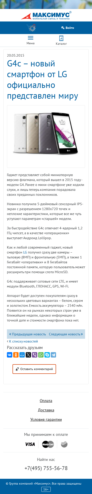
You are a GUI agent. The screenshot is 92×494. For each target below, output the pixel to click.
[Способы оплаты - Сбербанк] (64, 444)
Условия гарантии (46, 419)
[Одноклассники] (16, 355)
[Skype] (47, 355)
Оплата (46, 400)
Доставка (46, 410)
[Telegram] (53, 355)
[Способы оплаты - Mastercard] (48, 444)
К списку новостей (23, 341)
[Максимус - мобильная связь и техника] (46, 15)
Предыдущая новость (28, 334)
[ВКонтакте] (9, 355)
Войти (70, 28)
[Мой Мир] (22, 355)
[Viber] (34, 355)
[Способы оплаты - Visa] (30, 444)
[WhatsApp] (41, 355)
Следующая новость (65, 334)
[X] (28, 355)
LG (25, 252)
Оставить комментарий (36, 369)
